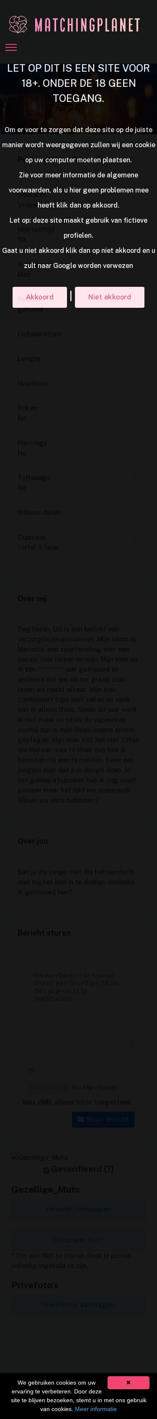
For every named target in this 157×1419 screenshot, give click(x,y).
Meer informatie (96, 1409)
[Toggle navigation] (11, 44)
